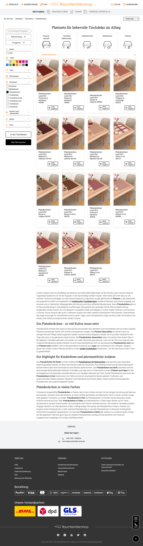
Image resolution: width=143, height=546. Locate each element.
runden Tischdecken (88, 349)
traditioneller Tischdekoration (84, 301)
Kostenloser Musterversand (68, 465)
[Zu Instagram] (65, 535)
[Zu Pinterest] (85, 535)
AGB (16, 465)
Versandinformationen (66, 468)
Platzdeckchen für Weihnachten (92, 362)
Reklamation (62, 471)
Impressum (19, 468)
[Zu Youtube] (71, 535)
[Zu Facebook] (58, 535)
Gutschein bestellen (108, 471)
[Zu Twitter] (78, 535)
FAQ (16, 475)
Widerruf (61, 475)
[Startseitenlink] (71, 4)
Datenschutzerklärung (23, 471)
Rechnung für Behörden (23, 478)
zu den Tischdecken (18, 134)
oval (94, 346)
